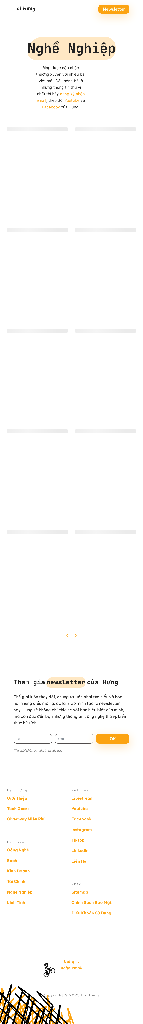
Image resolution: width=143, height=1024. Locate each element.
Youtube (72, 100)
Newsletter (114, 9)
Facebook (51, 107)
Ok (113, 738)
